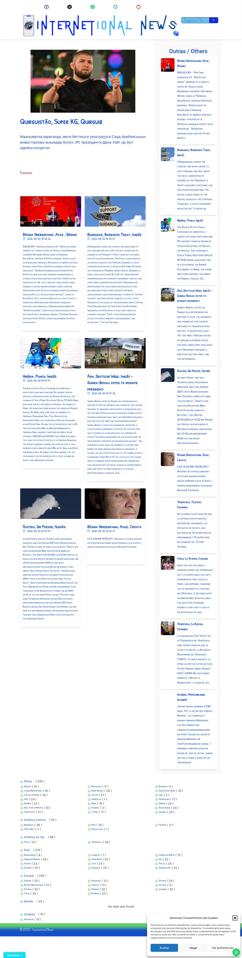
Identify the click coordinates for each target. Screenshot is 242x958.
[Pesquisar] (213, 20)
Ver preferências (223, 947)
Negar (194, 947)
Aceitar (164, 947)
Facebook (26, 172)
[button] (235, 918)
